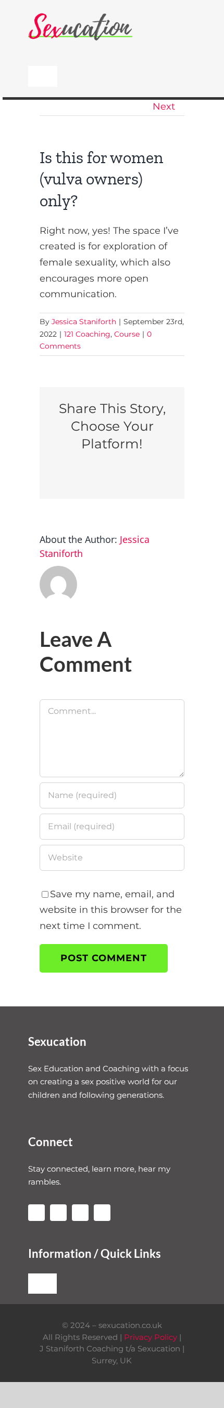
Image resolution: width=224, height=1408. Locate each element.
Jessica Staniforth (84, 321)
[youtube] (58, 1212)
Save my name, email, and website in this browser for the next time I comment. (111, 910)
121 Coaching (87, 334)
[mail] (102, 1212)
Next (164, 106)
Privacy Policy (150, 1337)
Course (127, 334)
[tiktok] (80, 1212)
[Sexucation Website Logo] (80, 15)
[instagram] (36, 1212)
